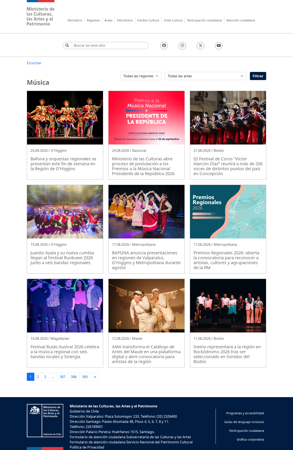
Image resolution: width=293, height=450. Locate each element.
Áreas (108, 20)
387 (62, 376)
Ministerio (75, 20)
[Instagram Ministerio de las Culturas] (182, 45)
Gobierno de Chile (84, 411)
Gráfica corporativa (250, 439)
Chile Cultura (173, 20)
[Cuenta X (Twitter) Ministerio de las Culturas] (200, 45)
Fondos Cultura (148, 20)
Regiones (93, 20)
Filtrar (258, 76)
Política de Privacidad (87, 447)
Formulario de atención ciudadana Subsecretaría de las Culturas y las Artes (130, 437)
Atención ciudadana (240, 20)
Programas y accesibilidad (245, 413)
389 (85, 376)
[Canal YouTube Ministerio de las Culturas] (218, 45)
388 (74, 376)
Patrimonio (125, 20)
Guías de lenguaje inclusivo (244, 422)
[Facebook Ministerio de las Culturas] (164, 45)
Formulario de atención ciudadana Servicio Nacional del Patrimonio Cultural (131, 442)
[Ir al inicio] (41, 13)
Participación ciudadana (204, 20)
